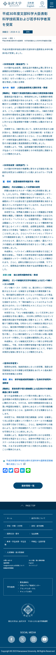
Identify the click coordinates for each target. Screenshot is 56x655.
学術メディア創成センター (30, 585)
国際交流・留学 (13, 533)
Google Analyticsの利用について (13, 565)
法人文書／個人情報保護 (37, 560)
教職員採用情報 (8, 568)
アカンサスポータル (27, 588)
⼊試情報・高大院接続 (15, 552)
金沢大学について (38, 518)
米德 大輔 (7, 274)
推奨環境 (6, 563)
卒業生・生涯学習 (38, 541)
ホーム (9, 518)
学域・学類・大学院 (14, 526)
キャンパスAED (26, 591)
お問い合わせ (7, 560)
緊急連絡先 (24, 582)
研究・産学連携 (37, 526)
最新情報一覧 (28, 485)
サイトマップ (33, 565)
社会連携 (34, 533)
